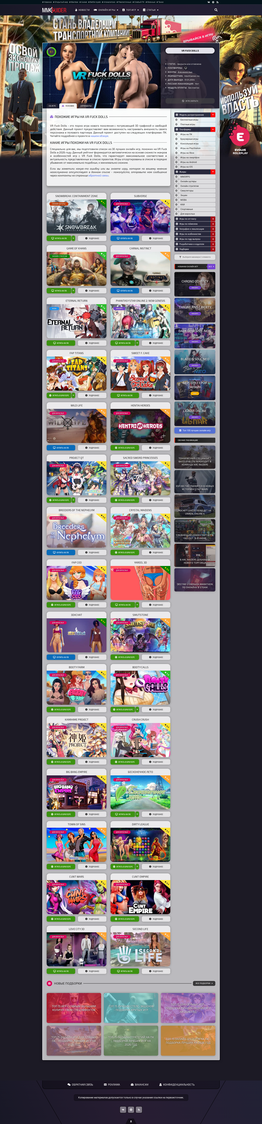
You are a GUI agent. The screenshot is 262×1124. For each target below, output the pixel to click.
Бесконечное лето (140, 771)
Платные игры (187, 124)
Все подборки (203, 983)
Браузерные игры (189, 139)
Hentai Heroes (140, 405)
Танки (160, 2)
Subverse (140, 196)
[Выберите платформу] (176, 134)
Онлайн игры (106, 9)
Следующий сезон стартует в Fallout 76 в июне (195, 537)
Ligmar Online (195, 411)
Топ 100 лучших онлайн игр (197, 430)
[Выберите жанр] (176, 177)
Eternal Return (76, 300)
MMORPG (119, 308)
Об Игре (52, 106)
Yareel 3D (140, 562)
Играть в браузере (61, 395)
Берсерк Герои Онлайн (195, 385)
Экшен (183, 195)
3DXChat (76, 614)
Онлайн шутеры (59, 204)
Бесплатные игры (189, 119)
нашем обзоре (99, 135)
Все (210, 266)
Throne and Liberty (194, 307)
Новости (84, 9)
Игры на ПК (186, 134)
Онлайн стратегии (59, 256)
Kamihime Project (76, 719)
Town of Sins (76, 824)
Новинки (48, 2)
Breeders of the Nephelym (76, 510)
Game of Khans (77, 248)
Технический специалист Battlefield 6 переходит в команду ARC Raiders (194, 461)
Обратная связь (82, 1084)
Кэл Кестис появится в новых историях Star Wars (195, 487)
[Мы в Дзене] (131, 1109)
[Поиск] (216, 9)
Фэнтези (74, 2)
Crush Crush (140, 719)
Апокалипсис (109, 2)
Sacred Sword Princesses (140, 457)
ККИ (182, 204)
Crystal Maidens (140, 510)
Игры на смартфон (189, 157)
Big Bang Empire (76, 771)
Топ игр (131, 9)
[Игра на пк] (186, 68)
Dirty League (140, 824)
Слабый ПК (139, 2)
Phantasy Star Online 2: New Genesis (140, 300)
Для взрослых (185, 72)
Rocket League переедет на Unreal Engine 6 (194, 512)
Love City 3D (76, 929)
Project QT (76, 457)
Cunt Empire (140, 876)
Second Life (140, 929)
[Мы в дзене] (213, 2)
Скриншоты (86, 106)
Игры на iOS (186, 167)
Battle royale (95, 2)
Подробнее (94, 238)
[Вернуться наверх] (131, 1121)
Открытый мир (61, 2)
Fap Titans (77, 353)
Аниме (84, 2)
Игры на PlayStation (190, 148)
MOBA (54, 308)
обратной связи (98, 175)
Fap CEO (77, 562)
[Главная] (54, 10)
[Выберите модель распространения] (176, 120)
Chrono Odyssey (195, 281)
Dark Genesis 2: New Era (194, 333)
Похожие (70, 106)
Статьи (151, 9)
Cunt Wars (76, 876)
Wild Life (77, 405)
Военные (151, 2)
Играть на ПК (61, 238)
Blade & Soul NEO (195, 359)
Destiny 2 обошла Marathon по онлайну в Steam (195, 586)
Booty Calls (140, 667)
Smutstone (140, 614)
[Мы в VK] (209, 2)
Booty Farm (76, 667)
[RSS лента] (217, 2)
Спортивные (186, 209)
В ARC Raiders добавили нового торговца (195, 561)
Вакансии (141, 1084)
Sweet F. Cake (140, 353)
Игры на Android (188, 162)
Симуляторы (186, 190)
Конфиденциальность (179, 1084)
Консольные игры (189, 143)
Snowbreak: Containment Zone (76, 196)
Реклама (114, 1084)
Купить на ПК (126, 238)
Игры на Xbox (187, 153)
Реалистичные (124, 2)
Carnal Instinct (140, 248)
